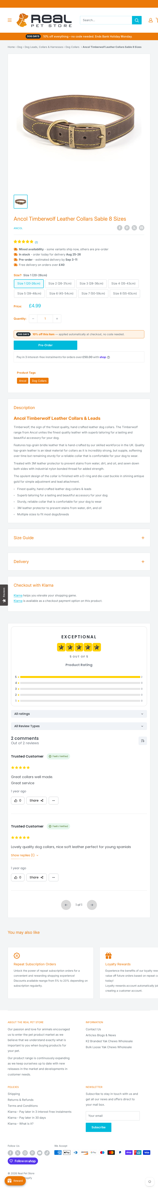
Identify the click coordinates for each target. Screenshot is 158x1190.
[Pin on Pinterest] (127, 228)
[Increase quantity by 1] (57, 319)
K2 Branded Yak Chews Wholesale (109, 1041)
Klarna (18, 595)
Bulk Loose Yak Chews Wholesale (109, 1047)
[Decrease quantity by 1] (33, 319)
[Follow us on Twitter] (17, 1153)
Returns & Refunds (21, 1100)
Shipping (14, 1094)
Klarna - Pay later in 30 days (27, 1117)
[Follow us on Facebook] (10, 1153)
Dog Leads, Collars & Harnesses (44, 46)
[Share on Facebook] (119, 228)
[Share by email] (141, 228)
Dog (19, 46)
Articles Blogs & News (101, 1035)
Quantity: (20, 318)
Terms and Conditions (23, 1106)
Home (11, 46)
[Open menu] (10, 20)
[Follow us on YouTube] (39, 1153)
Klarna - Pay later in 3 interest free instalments (39, 1111)
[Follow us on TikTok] (47, 1153)
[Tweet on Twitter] (134, 228)
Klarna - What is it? (21, 1123)
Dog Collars (72, 46)
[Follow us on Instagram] (25, 1153)
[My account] (151, 20)
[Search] (137, 20)
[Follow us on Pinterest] (32, 1153)
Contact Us (93, 1029)
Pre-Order (45, 345)
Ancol (18, 228)
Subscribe (99, 1127)
